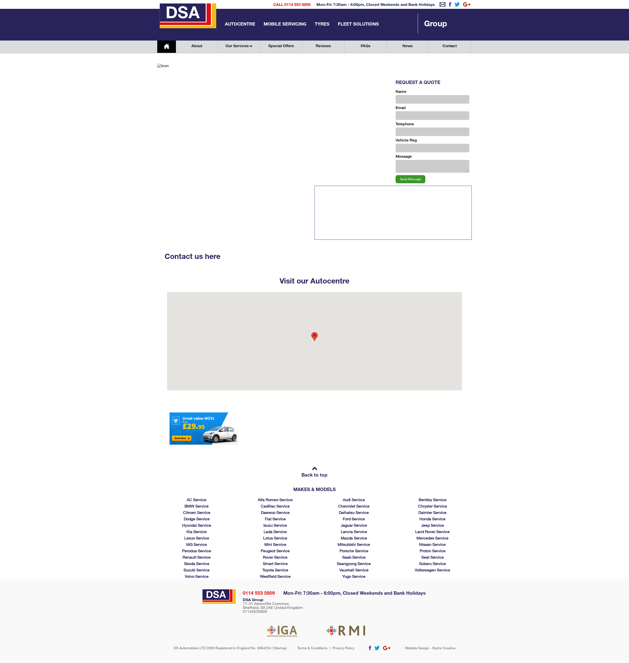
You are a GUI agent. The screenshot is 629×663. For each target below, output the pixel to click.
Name (401, 91)
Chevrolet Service (354, 506)
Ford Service (354, 518)
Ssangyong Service (354, 563)
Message (404, 156)
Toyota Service (275, 569)
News (407, 45)
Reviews (323, 45)
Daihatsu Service (354, 512)
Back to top (314, 475)
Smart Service (275, 563)
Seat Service (432, 557)
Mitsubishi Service (354, 544)
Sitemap (280, 648)
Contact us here (192, 256)
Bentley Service (432, 499)
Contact (450, 45)
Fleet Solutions (358, 24)
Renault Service (197, 557)
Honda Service (432, 518)
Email (401, 107)
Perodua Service (196, 550)
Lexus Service (196, 538)
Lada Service (275, 531)
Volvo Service (197, 576)
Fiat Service (275, 518)
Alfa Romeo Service (275, 499)
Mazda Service (354, 538)
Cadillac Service (275, 506)
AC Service (196, 499)
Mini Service (275, 544)
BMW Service (197, 506)
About (196, 45)
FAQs (365, 45)
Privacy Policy (343, 648)
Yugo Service (353, 576)
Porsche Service (354, 550)
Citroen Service (196, 512)
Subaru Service (432, 563)
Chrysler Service (432, 506)
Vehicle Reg (406, 140)
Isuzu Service (275, 525)
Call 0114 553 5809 (292, 4)
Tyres (322, 24)
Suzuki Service (197, 569)
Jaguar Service (354, 525)
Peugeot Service (275, 550)
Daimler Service (432, 512)
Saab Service (354, 557)
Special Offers (281, 45)
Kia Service (196, 531)
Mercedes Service (432, 538)
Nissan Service (432, 544)
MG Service (196, 544)
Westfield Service (275, 576)
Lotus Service (275, 538)
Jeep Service (432, 525)
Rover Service (275, 557)
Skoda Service (196, 563)
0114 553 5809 (259, 593)
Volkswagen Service (432, 569)
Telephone (405, 124)
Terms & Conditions (312, 648)
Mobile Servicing (285, 24)
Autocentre (240, 24)
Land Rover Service (432, 531)
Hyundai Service (196, 525)
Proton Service (432, 550)
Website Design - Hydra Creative (430, 648)
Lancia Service (354, 531)
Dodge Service (197, 518)
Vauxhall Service (354, 569)
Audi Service (354, 499)
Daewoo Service (275, 512)
